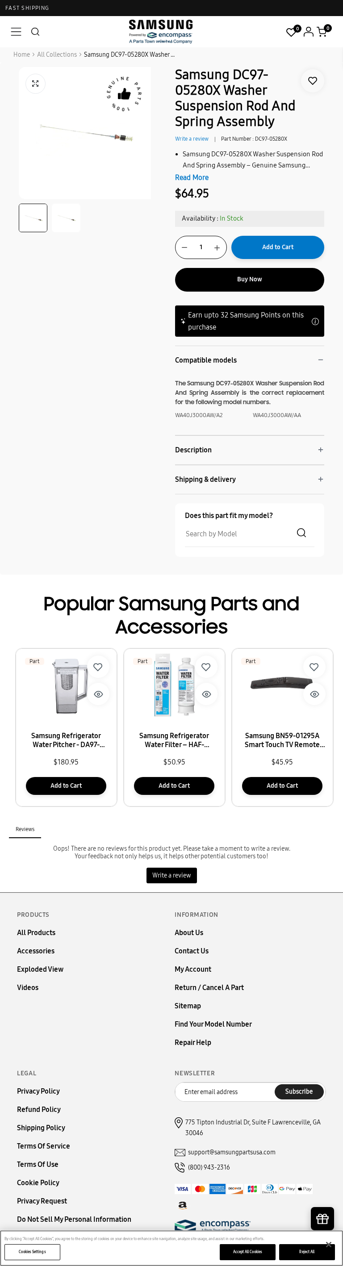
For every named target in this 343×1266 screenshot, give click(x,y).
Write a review (192, 139)
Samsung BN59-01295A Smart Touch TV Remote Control (282, 740)
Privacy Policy (38, 1091)
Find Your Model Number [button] (213, 1024)
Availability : (200, 218)
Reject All (306, 1251)
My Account (193, 969)
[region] (171, 1248)
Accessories (35, 951)
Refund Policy (39, 1109)
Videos (27, 987)
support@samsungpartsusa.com (232, 1152)
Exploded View (40, 969)
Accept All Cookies (247, 1251)
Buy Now (249, 279)
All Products (36, 932)
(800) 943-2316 (209, 1167)
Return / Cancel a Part (209, 987)
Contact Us (192, 951)
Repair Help (193, 1042)
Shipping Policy (41, 1128)
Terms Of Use (38, 1164)
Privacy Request (42, 1201)
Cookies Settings (32, 1251)
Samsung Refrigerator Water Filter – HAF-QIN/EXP (174, 740)
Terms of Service (43, 1146)
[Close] (329, 1244)
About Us (189, 932)
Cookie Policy (38, 1182)
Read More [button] (192, 177)
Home (21, 54)
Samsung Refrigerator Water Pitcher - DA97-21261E (66, 740)
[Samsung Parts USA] (161, 31)
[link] (312, 80)
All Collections (57, 54)
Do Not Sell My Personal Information (74, 1219)
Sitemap (188, 1006)
